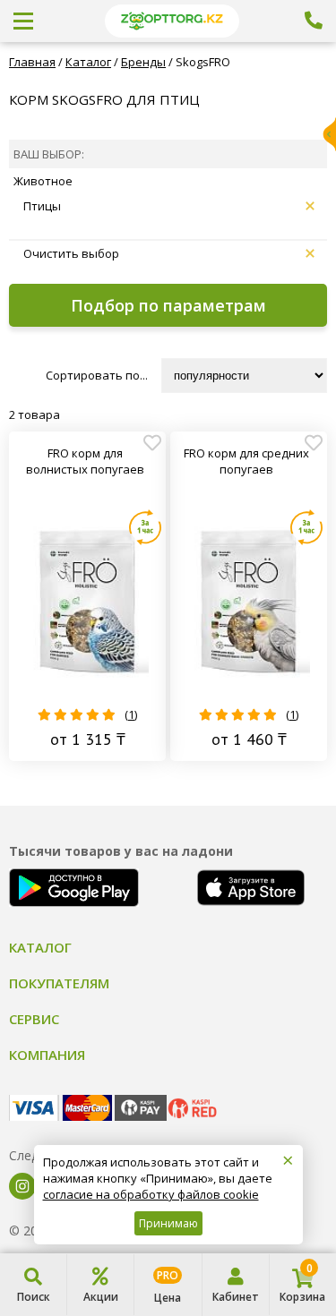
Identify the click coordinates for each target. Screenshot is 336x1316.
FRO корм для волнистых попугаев (85, 461)
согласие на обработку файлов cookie (151, 1194)
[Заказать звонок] (313, 20)
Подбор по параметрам (168, 305)
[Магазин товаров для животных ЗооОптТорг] (171, 21)
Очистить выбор (71, 253)
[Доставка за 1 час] (145, 527)
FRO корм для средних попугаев (246, 461)
